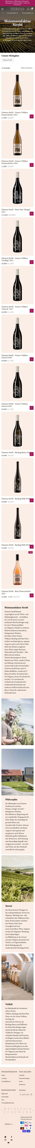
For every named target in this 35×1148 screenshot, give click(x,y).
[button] (32, 9)
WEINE (3, 1075)
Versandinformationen (7, 1103)
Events (21, 1081)
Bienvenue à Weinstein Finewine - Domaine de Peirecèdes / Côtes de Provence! (17, 3)
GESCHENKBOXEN (5, 1081)
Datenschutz (5, 1097)
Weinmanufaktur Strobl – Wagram (13, 14)
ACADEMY (4, 1078)
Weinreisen (22, 1084)
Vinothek (21, 1075)
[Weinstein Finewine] (17, 9)
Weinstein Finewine (26, 1119)
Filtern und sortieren (26, 68)
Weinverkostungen (24, 1078)
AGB (2, 1100)
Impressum (4, 1093)
